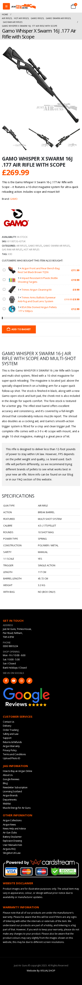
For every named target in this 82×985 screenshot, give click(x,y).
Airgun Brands (10, 795)
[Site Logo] (23, 6)
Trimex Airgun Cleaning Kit (36, 289)
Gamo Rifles (35, 245)
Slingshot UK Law (11, 853)
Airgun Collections (12, 820)
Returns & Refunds (12, 742)
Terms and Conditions (14, 754)
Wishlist (7, 803)
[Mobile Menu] (6, 6)
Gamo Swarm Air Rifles (56, 245)
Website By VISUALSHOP (41, 970)
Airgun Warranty (11, 746)
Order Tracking (10, 730)
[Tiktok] (29, 681)
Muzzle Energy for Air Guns (16, 807)
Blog (5, 783)
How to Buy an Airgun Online (17, 771)
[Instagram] (21, 681)
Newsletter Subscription (15, 787)
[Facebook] (6, 681)
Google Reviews (11, 779)
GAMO (14, 199)
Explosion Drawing (12, 840)
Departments (10, 799)
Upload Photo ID (11, 758)
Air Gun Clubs (10, 832)
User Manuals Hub (12, 845)
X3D (10, 254)
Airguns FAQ (9, 849)
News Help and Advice (14, 828)
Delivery (7, 725)
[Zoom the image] (27, 688)
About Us (8, 775)
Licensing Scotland (12, 791)
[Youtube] (14, 681)
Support (7, 738)
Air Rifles (21, 245)
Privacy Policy (10, 750)
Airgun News (9, 824)
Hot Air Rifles (31, 249)
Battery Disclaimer (12, 836)
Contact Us (8, 721)
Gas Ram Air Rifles (12, 249)
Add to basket (21, 329)
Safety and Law (10, 734)
